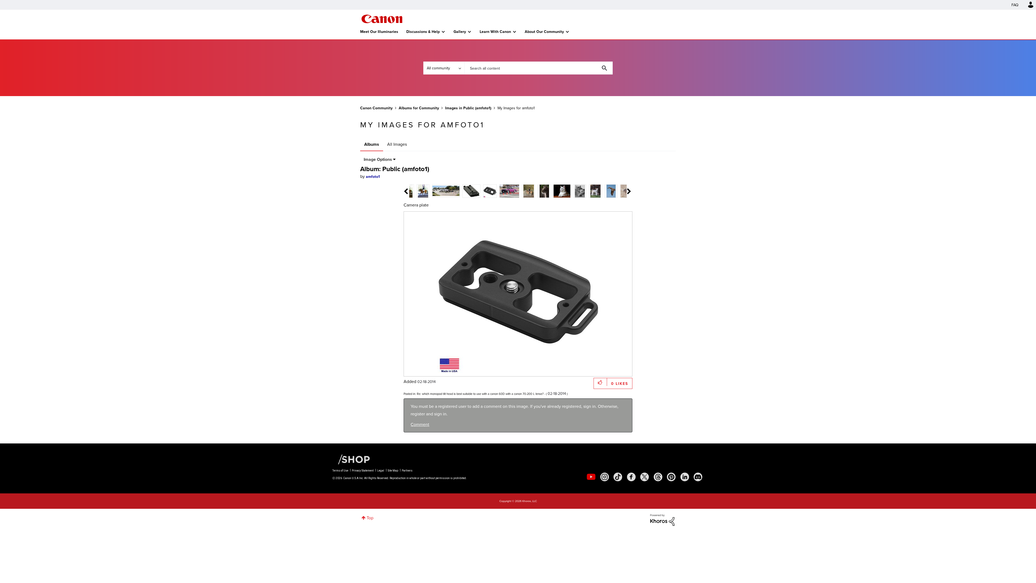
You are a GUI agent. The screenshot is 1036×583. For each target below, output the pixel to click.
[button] (593, 247)
